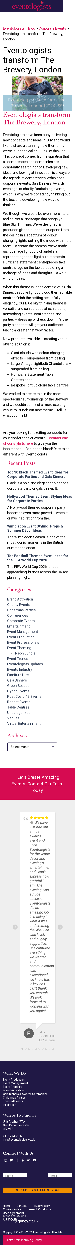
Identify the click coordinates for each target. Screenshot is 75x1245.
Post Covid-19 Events (24, 696)
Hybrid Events (18, 691)
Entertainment (18, 626)
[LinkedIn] (28, 1160)
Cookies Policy (12, 1209)
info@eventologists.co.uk (19, 1139)
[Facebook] (17, 1160)
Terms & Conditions (39, 1209)
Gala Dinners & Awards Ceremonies (25, 1094)
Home (7, 1205)
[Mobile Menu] (69, 6)
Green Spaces (18, 686)
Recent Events (18, 702)
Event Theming (19, 648)
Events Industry (19, 669)
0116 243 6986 (12, 1136)
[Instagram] (5, 1160)
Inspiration (9, 1104)
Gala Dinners (17, 680)
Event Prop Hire (12, 1086)
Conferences (17, 615)
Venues (13, 718)
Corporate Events (21, 621)
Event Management (22, 632)
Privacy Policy (41, 1205)
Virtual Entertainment (24, 723)
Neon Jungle (25, 653)
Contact (22, 1205)
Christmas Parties (21, 610)
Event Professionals (23, 642)
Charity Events (18, 604)
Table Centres (18, 707)
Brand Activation (20, 599)
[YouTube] (34, 1160)
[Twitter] (11, 1160)
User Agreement (13, 1213)
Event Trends (17, 659)
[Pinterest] (23, 1160)
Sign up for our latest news (37, 1190)
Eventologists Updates (25, 664)
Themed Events (13, 1101)
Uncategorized (18, 713)
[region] (37, 93)
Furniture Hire (18, 675)
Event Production (20, 637)
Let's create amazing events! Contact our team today (38, 784)
